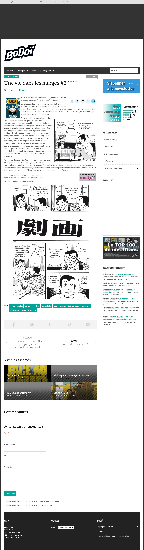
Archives (54, 527)
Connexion (8, 530)
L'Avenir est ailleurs (120, 308)
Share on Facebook (13, 324)
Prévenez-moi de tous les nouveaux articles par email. (30, 505)
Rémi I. (23, 90)
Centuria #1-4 (109, 147)
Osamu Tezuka (74, 306)
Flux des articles (12, 532)
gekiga (37, 306)
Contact (101, 532)
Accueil (10, 70)
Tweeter (32, 324)
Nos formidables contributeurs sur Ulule (113, 536)
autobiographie (16, 306)
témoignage (15, 310)
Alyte (113, 283)
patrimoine (86, 306)
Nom (6, 433)
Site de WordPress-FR (12, 537)
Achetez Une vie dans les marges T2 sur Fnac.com (23, 175)
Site (6, 456)
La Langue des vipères (123, 274)
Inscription (8, 527)
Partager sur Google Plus (50, 324)
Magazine (46, 71)
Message (8, 467)
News (33, 71)
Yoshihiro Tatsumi (29, 310)
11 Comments (91, 76)
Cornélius (28, 306)
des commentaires (13, 535)
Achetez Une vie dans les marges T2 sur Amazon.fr (23, 178)
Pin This (69, 324)
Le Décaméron (109, 161)
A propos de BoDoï (105, 527)
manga (63, 306)
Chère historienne (111, 154)
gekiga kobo (46, 306)
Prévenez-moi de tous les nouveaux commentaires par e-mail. (32, 501)
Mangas (15, 76)
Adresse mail (10, 444)
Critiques (20, 71)
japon (56, 306)
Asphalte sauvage (110, 140)
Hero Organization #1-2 (113, 168)
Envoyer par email (88, 324)
